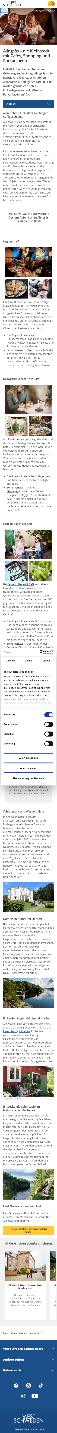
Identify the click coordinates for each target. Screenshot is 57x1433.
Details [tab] (28, 660)
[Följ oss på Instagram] (28, 1385)
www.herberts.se (28, 973)
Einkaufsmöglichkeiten (16, 1031)
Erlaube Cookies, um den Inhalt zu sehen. (28, 1230)
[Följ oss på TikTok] (40, 1385)
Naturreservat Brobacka (21, 1115)
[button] (28, 26)
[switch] (48, 724)
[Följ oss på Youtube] (34, 1396)
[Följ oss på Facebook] (16, 1385)
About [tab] (46, 660)
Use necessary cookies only (28, 778)
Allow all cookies (28, 758)
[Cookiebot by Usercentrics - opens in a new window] (40, 652)
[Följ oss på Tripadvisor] (23, 1396)
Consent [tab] (10, 660)
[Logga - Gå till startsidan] (14, 3)
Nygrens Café (35, 350)
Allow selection (28, 768)
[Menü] (51, 4)
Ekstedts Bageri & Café (20, 584)
